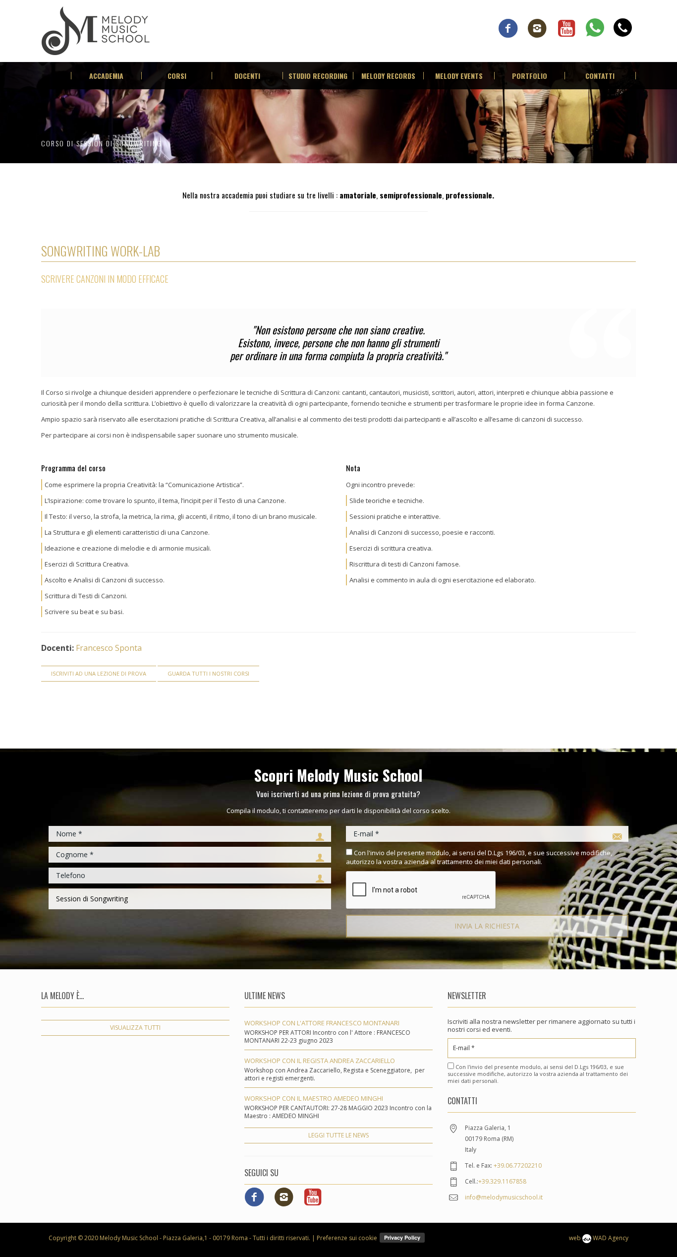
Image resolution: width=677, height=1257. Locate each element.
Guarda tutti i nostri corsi (208, 673)
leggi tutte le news (338, 1135)
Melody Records (388, 75)
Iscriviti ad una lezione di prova (98, 673)
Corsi (177, 75)
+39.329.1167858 (502, 1181)
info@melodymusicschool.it (504, 1197)
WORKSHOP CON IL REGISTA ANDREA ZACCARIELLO (319, 1060)
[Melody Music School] (95, 29)
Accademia (106, 75)
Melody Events (459, 75)
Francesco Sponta (109, 647)
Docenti (247, 75)
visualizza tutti (135, 1027)
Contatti (600, 75)
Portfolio (529, 75)
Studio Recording (317, 75)
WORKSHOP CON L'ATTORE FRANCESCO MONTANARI (321, 1022)
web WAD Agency (598, 1238)
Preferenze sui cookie (347, 1238)
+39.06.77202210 (518, 1165)
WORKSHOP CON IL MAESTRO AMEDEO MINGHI (313, 1098)
